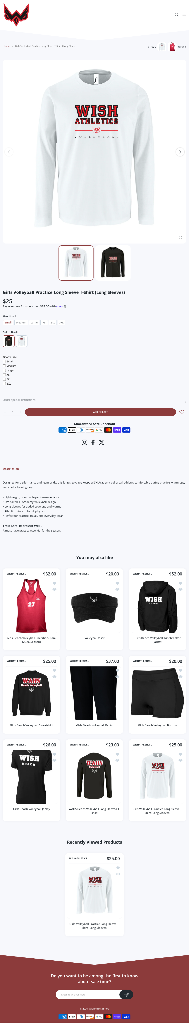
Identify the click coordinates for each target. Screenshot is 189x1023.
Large (34, 322)
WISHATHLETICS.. (16, 574)
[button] (180, 152)
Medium (21, 322)
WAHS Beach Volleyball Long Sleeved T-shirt (94, 811)
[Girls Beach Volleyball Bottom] (157, 693)
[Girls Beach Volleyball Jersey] (31, 777)
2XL (53, 322)
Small (8, 322)
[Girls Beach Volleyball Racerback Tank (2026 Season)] (31, 606)
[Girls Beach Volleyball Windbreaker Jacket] (157, 606)
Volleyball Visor (94, 638)
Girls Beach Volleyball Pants (94, 725)
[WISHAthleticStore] (16, 15)
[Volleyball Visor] (94, 606)
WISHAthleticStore (99, 1008)
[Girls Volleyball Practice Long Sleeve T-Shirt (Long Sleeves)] (157, 777)
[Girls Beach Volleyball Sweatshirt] (31, 693)
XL (44, 322)
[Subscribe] (126, 994)
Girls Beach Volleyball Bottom (157, 725)
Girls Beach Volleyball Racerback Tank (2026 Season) (31, 640)
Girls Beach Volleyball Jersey (31, 809)
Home (6, 46)
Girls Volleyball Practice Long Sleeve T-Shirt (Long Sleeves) (157, 811)
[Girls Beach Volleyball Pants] (94, 693)
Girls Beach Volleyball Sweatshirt (31, 725)
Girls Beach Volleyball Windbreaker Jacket (158, 640)
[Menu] (184, 15)
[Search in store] (177, 15)
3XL (61, 322)
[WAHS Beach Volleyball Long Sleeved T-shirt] (94, 777)
